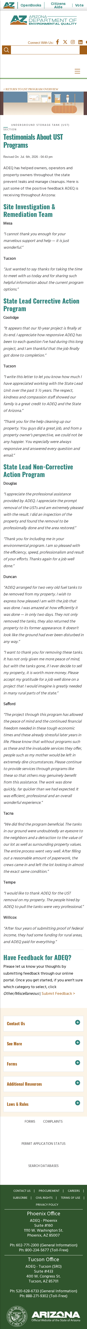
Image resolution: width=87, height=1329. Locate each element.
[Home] (43, 20)
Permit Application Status (44, 1144)
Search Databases (43, 1166)
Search (6, 49)
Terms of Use (70, 1198)
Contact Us (22, 1191)
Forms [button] (12, 1064)
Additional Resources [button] (24, 1084)
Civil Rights (44, 1198)
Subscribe (20, 1198)
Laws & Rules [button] (18, 1104)
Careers (74, 1191)
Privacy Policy (47, 1204)
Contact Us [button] (16, 1023)
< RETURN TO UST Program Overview (30, 89)
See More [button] (14, 1044)
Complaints (53, 1121)
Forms (30, 1121)
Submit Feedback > (58, 994)
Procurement (49, 1191)
